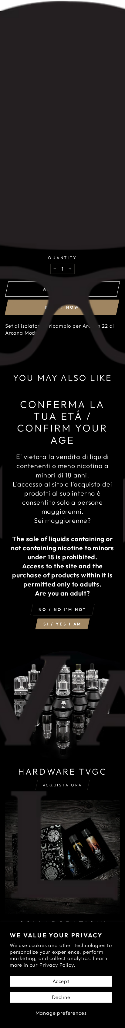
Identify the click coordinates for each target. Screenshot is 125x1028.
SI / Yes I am (62, 624)
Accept (60, 981)
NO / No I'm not (62, 609)
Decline (61, 997)
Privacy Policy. (57, 965)
